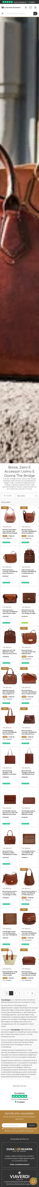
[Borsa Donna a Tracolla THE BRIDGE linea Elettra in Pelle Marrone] (29, 957)
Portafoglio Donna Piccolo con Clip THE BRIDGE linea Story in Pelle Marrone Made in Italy (10, 814)
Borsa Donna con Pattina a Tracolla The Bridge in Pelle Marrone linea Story (29, 612)
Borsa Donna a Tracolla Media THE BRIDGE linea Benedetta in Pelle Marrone (28, 653)
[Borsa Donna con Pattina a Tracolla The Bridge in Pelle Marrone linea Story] (29, 596)
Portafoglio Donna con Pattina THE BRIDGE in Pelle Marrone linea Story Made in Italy (29, 854)
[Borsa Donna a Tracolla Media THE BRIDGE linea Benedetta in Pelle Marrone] (29, 636)
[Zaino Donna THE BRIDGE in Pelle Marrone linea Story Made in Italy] (10, 636)
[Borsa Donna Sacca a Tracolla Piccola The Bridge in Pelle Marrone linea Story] (10, 877)
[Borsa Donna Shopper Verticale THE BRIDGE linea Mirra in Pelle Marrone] (29, 757)
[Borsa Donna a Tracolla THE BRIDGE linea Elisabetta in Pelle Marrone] (29, 716)
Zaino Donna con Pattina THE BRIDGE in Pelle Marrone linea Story (29, 572)
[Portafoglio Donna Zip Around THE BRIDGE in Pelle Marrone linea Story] (29, 797)
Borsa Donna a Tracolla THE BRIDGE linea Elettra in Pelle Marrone (29, 974)
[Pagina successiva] (32, 993)
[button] (21, 13)
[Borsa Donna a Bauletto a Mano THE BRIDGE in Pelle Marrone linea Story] (10, 837)
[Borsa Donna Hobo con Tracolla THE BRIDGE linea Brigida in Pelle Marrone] (10, 515)
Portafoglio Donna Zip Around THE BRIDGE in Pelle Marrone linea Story (29, 813)
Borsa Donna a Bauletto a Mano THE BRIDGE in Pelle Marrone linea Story (10, 853)
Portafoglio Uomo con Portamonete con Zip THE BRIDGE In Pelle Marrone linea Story (10, 935)
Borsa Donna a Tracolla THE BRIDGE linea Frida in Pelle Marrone (10, 612)
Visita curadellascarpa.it (19, 1164)
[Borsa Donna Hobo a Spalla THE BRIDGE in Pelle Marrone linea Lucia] (29, 877)
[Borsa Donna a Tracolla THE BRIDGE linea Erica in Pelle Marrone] (29, 917)
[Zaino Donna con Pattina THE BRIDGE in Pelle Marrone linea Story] (29, 556)
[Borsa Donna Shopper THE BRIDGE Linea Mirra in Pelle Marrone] (10, 757)
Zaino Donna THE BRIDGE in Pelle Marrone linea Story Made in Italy (10, 652)
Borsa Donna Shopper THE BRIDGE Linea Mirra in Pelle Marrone (9, 773)
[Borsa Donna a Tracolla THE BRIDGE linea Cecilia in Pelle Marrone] (29, 676)
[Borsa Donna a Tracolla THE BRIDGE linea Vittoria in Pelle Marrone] (10, 556)
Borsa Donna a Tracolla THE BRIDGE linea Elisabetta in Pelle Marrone (29, 733)
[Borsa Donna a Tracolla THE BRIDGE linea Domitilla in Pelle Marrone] (29, 515)
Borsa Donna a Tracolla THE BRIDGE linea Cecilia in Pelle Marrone (29, 693)
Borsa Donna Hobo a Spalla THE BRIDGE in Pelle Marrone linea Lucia (29, 893)
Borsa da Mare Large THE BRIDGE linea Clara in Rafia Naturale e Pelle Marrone (10, 975)
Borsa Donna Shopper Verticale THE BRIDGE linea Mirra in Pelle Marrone (28, 774)
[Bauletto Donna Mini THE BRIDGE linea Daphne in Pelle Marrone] (10, 676)
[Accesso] (26, 7)
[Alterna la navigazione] (2, 13)
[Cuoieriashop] (11, 7)
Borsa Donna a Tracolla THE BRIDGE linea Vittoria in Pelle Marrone (10, 572)
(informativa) (29, 1131)
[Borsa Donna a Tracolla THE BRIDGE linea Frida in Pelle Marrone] (10, 596)
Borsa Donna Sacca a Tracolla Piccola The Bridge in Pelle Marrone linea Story (10, 893)
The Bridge (5, 1000)
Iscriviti (32, 1125)
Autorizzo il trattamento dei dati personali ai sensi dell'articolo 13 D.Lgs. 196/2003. (20, 1130)
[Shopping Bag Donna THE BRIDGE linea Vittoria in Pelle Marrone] (10, 716)
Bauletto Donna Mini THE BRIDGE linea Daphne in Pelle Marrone (9, 693)
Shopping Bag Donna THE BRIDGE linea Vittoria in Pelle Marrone (9, 733)
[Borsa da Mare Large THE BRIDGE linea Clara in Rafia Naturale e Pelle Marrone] (10, 957)
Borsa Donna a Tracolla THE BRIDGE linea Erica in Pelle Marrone (29, 934)
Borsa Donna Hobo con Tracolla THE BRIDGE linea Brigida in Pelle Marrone (10, 532)
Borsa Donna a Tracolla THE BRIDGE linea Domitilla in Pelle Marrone (29, 532)
